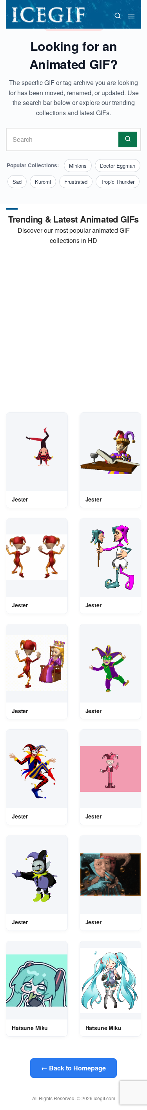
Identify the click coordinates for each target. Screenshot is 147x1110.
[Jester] (36, 451)
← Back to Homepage (73, 1067)
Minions (78, 165)
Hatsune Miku (30, 1028)
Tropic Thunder (117, 181)
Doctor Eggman (117, 165)
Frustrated (75, 181)
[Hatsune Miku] (36, 980)
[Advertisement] (73, 328)
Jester (20, 499)
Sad (17, 181)
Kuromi (43, 181)
